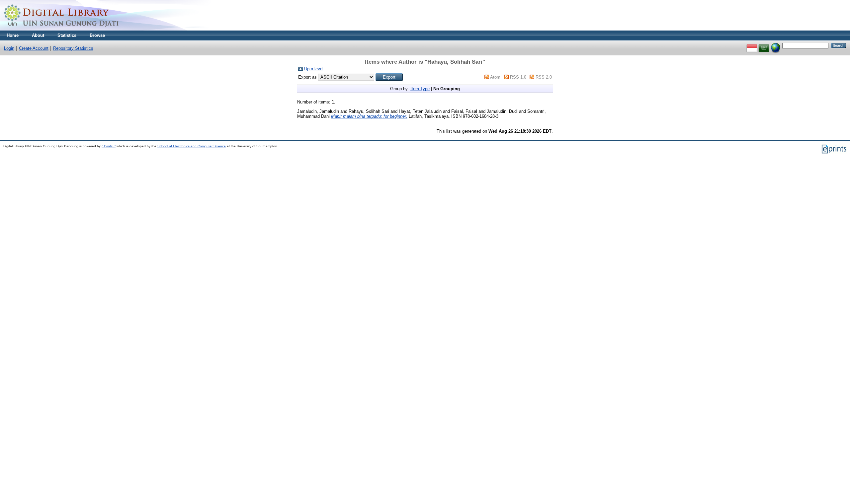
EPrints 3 (109, 146)
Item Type (420, 88)
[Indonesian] (751, 45)
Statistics (66, 35)
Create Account (33, 48)
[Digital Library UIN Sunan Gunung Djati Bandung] (61, 29)
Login (9, 48)
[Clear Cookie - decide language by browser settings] (775, 45)
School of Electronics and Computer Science (191, 146)
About (38, 35)
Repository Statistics (73, 48)
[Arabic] (763, 45)
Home (13, 35)
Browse (97, 35)
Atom (495, 77)
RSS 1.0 (518, 77)
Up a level (313, 68)
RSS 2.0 (544, 77)
